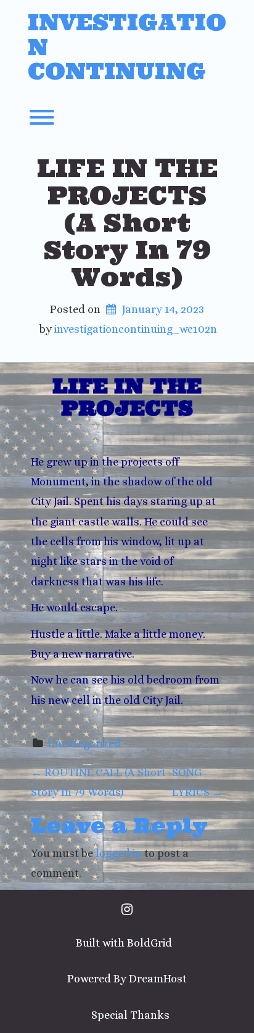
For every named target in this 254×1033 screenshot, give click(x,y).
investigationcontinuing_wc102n (135, 329)
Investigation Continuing (127, 47)
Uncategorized (84, 743)
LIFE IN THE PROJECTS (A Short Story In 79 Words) (127, 223)
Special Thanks (130, 1015)
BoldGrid (149, 943)
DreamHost (158, 978)
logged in (119, 853)
